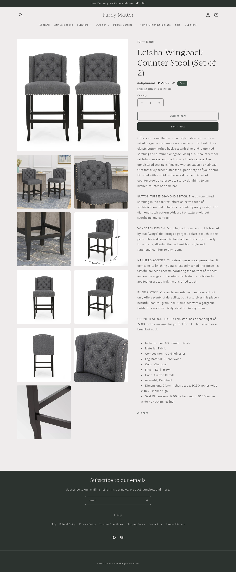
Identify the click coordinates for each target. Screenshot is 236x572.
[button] (21, 15)
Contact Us (155, 524)
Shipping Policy (136, 524)
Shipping (142, 89)
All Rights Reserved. (129, 563)
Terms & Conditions (111, 524)
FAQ (53, 524)
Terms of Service (175, 524)
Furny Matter (111, 563)
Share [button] (144, 413)
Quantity (142, 95)
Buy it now (178, 126)
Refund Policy (67, 524)
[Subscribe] (147, 500)
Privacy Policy (87, 524)
